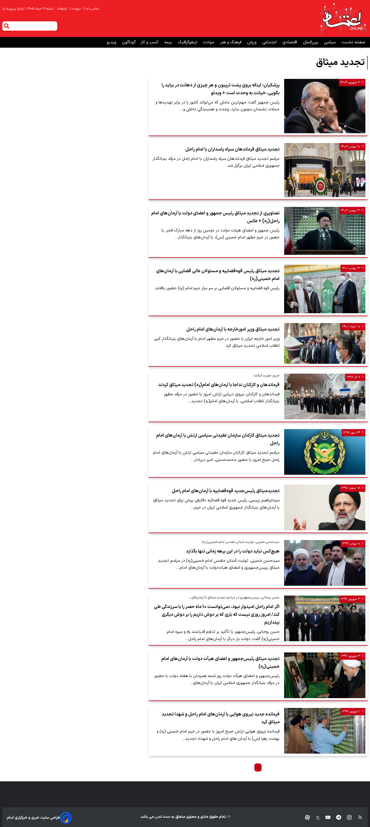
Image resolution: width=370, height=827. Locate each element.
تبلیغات (62, 8)
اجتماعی (270, 42)
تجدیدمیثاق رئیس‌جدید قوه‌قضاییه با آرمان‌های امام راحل (226, 490)
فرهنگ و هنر (231, 42)
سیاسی (330, 42)
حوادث (209, 42)
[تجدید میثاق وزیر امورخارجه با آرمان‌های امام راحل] (324, 343)
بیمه (168, 42)
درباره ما (75, 8)
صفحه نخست (353, 42)
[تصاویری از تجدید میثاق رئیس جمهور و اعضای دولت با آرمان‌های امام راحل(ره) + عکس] (324, 231)
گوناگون (129, 42)
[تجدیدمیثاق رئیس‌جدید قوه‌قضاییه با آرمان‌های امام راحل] (324, 507)
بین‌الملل (311, 42)
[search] (6, 26)
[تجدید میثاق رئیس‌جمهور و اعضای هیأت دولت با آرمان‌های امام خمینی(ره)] (324, 675)
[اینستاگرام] (346, 818)
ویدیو (112, 42)
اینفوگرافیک (188, 42)
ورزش (252, 42)
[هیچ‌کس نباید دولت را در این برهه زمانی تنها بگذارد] (324, 563)
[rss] (357, 818)
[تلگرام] (335, 818)
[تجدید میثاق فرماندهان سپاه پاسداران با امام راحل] (324, 170)
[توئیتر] (315, 818)
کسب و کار (150, 42)
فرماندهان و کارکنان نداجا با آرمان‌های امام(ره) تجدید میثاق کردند (219, 384)
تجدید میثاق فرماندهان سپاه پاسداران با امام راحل (232, 149)
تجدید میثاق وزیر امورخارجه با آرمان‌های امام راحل (233, 329)
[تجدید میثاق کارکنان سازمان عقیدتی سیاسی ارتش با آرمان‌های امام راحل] (324, 452)
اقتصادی (290, 42)
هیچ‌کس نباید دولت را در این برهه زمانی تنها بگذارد (233, 551)
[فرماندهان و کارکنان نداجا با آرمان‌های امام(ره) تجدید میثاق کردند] (324, 396)
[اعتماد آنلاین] (343, 18)
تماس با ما (91, 8)
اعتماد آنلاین (162, 817)
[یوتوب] (325, 818)
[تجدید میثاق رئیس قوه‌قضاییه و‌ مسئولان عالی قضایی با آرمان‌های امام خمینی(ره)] (324, 289)
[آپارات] (305, 818)
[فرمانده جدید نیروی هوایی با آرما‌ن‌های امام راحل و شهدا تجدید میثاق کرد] (324, 731)
